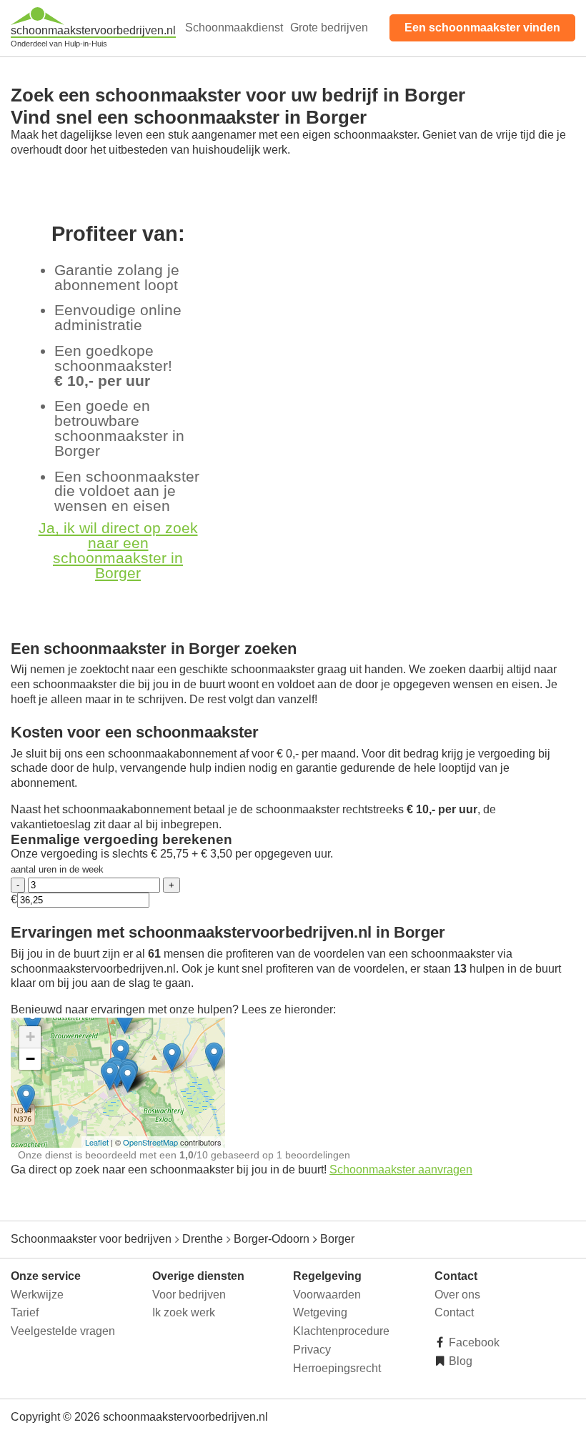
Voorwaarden (327, 1294)
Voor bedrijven (189, 1294)
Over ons (457, 1294)
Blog (459, 1361)
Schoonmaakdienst (234, 27)
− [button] (30, 1059)
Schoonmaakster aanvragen (400, 1169)
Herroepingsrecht (337, 1368)
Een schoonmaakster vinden (482, 27)
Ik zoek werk (183, 1312)
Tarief (25, 1312)
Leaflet (97, 1142)
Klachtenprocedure (341, 1331)
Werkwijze (37, 1294)
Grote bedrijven (329, 27)
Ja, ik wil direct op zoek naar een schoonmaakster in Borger (118, 550)
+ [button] (30, 1037)
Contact (454, 1312)
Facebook (473, 1342)
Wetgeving (320, 1312)
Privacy (312, 1350)
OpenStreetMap (150, 1142)
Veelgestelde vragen (63, 1331)
